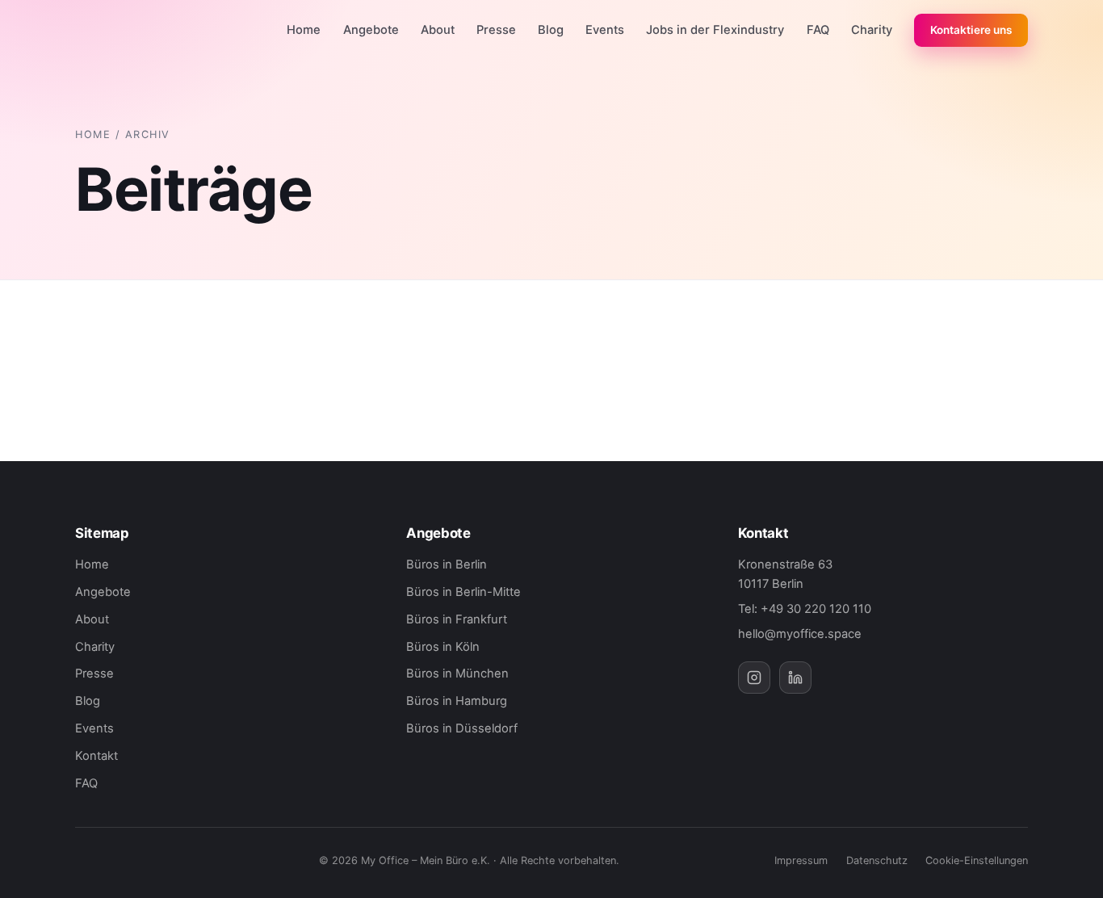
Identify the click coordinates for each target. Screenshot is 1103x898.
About (438, 30)
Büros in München (457, 673)
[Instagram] (754, 677)
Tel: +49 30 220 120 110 (804, 609)
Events (604, 30)
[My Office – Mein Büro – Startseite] (128, 31)
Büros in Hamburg (456, 701)
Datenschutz (877, 860)
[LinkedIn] (795, 677)
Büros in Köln (443, 647)
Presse (496, 30)
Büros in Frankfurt (456, 619)
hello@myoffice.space (800, 634)
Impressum (801, 860)
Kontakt (96, 756)
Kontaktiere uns (971, 29)
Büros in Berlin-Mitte (463, 592)
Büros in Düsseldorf (462, 728)
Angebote (371, 30)
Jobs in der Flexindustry (715, 30)
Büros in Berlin (446, 564)
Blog (551, 30)
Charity (871, 30)
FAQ (818, 30)
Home (304, 30)
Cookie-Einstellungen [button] (976, 860)
